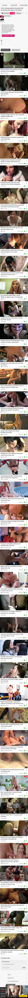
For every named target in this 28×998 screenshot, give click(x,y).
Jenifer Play (4, 502)
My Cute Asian (5, 118)
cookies (3, 991)
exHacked (4, 411)
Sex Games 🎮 (23, 5)
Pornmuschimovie (6, 163)
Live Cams (4, 5)
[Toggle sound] (7, 986)
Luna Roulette (5, 479)
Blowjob (19, 13)
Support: (11, 978)
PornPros (4, 95)
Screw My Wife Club (6, 547)
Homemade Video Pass (7, 750)
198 (11, 13)
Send (23, 967)
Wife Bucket (4, 434)
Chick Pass (4, 140)
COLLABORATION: (13, 981)
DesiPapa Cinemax (6, 931)
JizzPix (3, 231)
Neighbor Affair (5, 705)
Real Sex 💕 (14, 5)
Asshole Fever (5, 863)
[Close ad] (26, 986)
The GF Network (5, 592)
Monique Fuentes (6, 886)
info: (9, 974)
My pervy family (5, 795)
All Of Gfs (4, 637)
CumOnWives (5, 73)
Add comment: (5, 961)
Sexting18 (6, 13)
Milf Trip (4, 299)
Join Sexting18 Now (7, 35)
